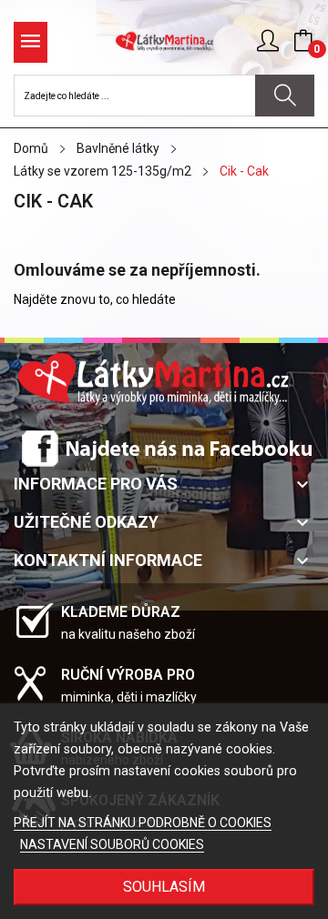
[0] (303, 41)
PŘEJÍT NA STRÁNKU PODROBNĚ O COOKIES (143, 822)
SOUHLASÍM (164, 886)
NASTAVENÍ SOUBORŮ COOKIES (112, 844)
